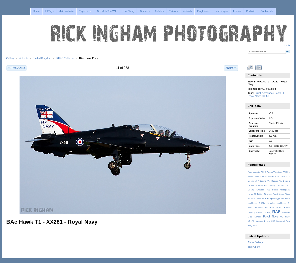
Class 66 (260, 199)
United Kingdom (42, 58)
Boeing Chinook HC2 (279, 185)
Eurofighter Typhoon (274, 199)
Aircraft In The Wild (107, 11)
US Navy (285, 217)
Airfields (159, 11)
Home (36, 11)
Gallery (10, 58)
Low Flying (128, 11)
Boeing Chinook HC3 (259, 190)
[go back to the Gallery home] (169, 33)
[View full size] (122, 145)
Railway (173, 11)
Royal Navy (254, 96)
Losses (237, 11)
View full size (250, 67)
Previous (18, 68)
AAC (250, 172)
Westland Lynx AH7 (265, 221)
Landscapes (221, 11)
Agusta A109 (259, 172)
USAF (251, 221)
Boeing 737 (253, 181)
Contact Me (267, 11)
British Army (278, 194)
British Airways (264, 194)
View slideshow (258, 67)
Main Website (66, 11)
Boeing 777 (276, 181)
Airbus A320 (274, 176)
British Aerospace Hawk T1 (269, 93)
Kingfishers (203, 11)
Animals (187, 11)
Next (229, 68)
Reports (83, 11)
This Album (254, 246)
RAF (276, 211)
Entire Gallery (255, 242)
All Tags (49, 11)
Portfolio (250, 11)
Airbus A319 (261, 176)
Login (287, 45)
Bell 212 (286, 176)
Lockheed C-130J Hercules (261, 203)
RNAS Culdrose (65, 58)
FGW (287, 199)
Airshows (145, 11)
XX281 (265, 96)
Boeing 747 (265, 181)
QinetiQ (267, 212)
